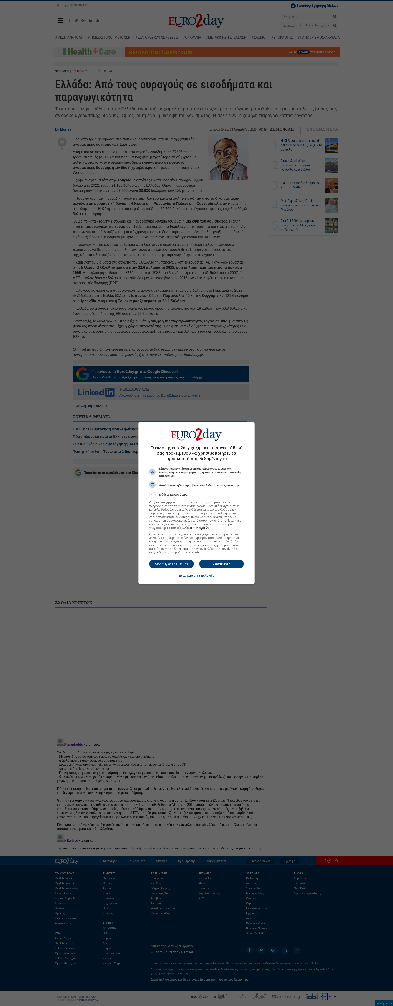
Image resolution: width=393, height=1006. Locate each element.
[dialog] (196, 503)
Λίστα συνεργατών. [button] (196, 528)
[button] (196, 495)
